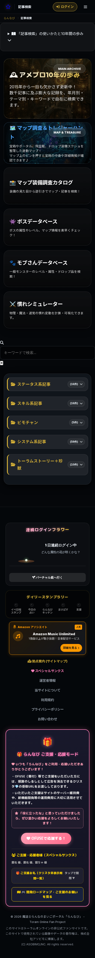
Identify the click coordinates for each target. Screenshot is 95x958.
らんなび (9, 18)
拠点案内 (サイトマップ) (49, 661)
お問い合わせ (47, 719)
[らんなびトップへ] (8, 6)
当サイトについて (47, 690)
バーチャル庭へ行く (49, 577)
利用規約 (47, 700)
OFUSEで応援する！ (48, 838)
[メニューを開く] (85, 7)
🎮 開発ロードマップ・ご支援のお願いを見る (49, 894)
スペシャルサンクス (49, 671)
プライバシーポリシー (47, 709)
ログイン (67, 7)
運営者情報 (47, 680)
